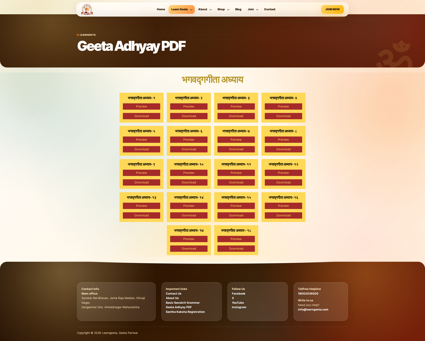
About (202, 9)
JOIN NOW (332, 9)
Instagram (239, 307)
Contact (269, 9)
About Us (172, 298)
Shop (221, 9)
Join (251, 9)
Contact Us (173, 293)
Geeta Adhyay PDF (179, 307)
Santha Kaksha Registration (185, 311)
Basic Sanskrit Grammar (183, 302)
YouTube (238, 302)
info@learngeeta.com (313, 309)
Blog (238, 9)
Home (161, 9)
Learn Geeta (179, 9)
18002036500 (308, 293)
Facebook (238, 293)
